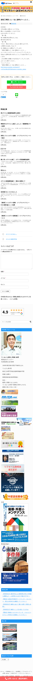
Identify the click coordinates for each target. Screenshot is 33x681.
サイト (3, 284)
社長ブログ (14, 673)
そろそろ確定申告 (11, 239)
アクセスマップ (26, 671)
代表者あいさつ (10, 671)
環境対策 (13, 23)
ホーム (2, 671)
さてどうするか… (11, 234)
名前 (3, 271)
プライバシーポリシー (24, 673)
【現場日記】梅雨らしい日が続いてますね (15, 609)
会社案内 (18, 671)
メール (3, 278)
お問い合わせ (6, 673)
